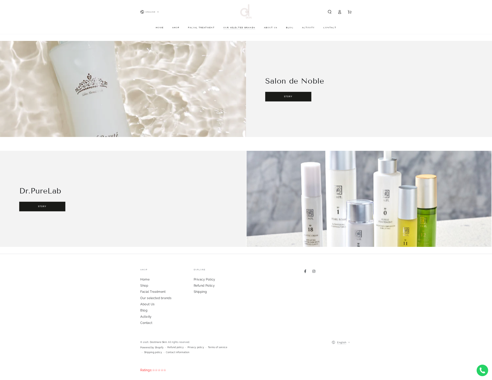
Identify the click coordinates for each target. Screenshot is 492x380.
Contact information (177, 352)
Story (288, 96)
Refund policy (175, 347)
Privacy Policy (204, 279)
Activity (146, 317)
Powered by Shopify (152, 347)
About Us (147, 304)
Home (145, 279)
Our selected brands (155, 298)
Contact (146, 323)
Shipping (200, 292)
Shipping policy (153, 352)
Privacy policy (196, 347)
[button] (330, 12)
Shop (144, 285)
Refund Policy (204, 285)
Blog (143, 310)
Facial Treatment (153, 292)
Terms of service (217, 347)
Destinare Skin (158, 342)
